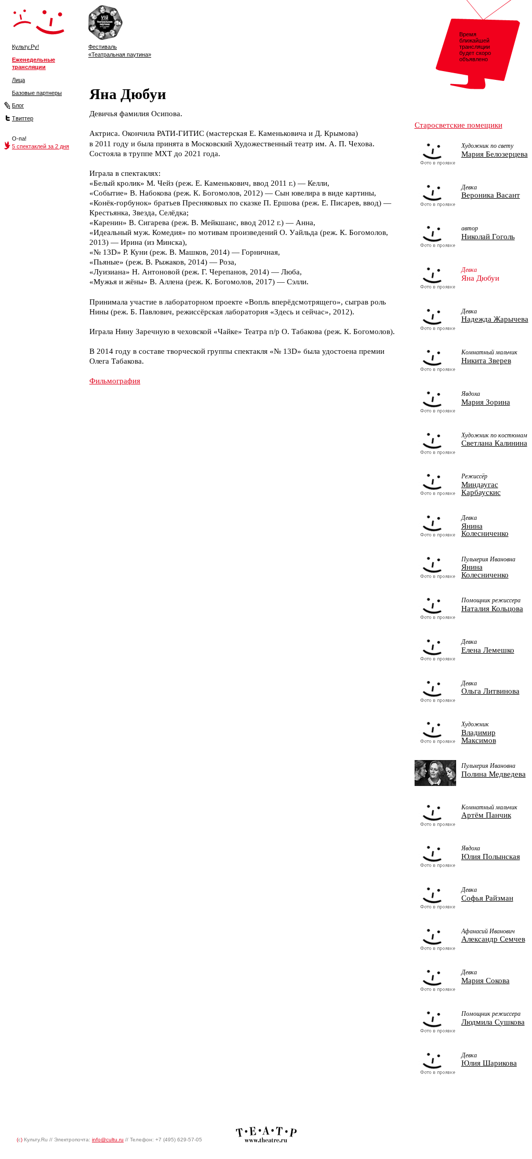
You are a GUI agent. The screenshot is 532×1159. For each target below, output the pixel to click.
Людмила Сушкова (493, 1022)
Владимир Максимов (478, 736)
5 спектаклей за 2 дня (40, 146)
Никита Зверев (486, 360)
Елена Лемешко (487, 650)
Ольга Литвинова (490, 691)
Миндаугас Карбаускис (481, 488)
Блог (18, 105)
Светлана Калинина (494, 443)
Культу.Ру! (25, 47)
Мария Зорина (485, 402)
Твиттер (22, 118)
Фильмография (114, 381)
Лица (18, 80)
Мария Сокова (485, 980)
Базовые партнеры (37, 93)
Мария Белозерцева (494, 154)
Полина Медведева (493, 774)
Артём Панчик (486, 815)
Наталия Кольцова (492, 608)
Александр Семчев (493, 939)
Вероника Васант (490, 195)
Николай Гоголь (488, 236)
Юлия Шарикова (489, 1063)
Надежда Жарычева (494, 319)
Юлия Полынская (490, 856)
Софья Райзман (487, 898)
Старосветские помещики (458, 125)
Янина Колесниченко (485, 530)
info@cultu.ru (108, 1139)
